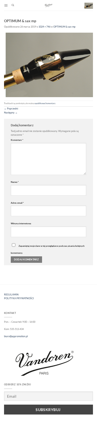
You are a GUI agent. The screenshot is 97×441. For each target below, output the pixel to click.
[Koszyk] (88, 6)
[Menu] (6, 5)
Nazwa (15, 182)
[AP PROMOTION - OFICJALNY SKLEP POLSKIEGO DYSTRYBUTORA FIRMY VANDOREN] (48, 5)
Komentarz (17, 140)
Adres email (17, 203)
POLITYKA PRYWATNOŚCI (19, 298)
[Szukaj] (13, 5)
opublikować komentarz (45, 103)
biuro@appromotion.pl (16, 336)
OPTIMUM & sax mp (64, 26)
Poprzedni (11, 108)
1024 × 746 (44, 26)
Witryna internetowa (21, 223)
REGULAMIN (11, 294)
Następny (11, 112)
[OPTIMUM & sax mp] (48, 64)
